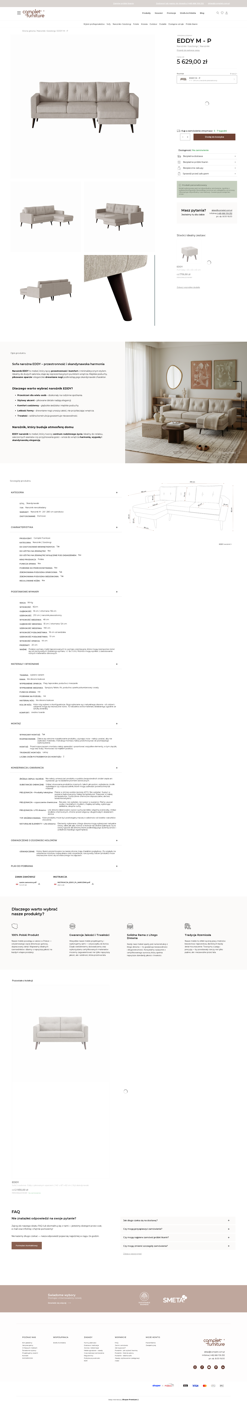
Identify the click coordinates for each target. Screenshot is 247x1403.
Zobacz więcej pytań (132, 1254)
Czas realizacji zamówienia (94, 1353)
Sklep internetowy (122, 1400)
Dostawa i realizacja (91, 1345)
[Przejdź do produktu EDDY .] (189, 251)
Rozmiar (180, 74)
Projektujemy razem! (30, 1353)
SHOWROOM (27, 1358)
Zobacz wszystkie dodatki (188, 287)
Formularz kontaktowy (27, 1245)
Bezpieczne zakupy (193, 168)
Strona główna (28, 31)
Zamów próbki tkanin (123, 3)
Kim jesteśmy (27, 1343)
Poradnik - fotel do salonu (124, 1353)
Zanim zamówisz (121, 1345)
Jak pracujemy (27, 1345)
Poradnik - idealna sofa (123, 1356)
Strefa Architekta (59, 1343)
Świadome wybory (29, 1350)
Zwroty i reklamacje (91, 1348)
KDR (85, 1361)
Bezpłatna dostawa (193, 156)
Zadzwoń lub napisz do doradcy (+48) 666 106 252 (180, 3)
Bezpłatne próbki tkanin (195, 162)
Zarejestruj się (151, 1345)
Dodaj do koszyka (214, 137)
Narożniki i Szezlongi (46, 31)
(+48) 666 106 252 (224, 213)
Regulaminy (88, 1356)
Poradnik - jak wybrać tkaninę (126, 1350)
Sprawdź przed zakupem (196, 173)
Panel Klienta (151, 1343)
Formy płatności (90, 1343)
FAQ (116, 1343)
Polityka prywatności (92, 1358)
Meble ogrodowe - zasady (93, 1350)
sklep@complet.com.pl (219, 3)
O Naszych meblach (29, 1348)
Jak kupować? (120, 1348)
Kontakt (25, 1356)
